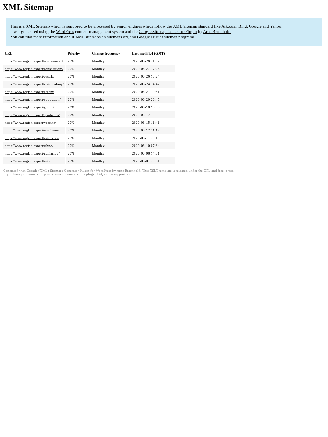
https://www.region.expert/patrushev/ (32, 138)
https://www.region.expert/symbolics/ (32, 115)
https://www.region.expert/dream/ (29, 92)
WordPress (65, 31)
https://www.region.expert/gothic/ (29, 107)
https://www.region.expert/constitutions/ (34, 69)
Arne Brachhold (217, 31)
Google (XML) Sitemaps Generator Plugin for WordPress (69, 170)
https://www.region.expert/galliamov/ (32, 153)
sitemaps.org (118, 37)
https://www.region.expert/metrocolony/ (34, 84)
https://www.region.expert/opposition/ (33, 99)
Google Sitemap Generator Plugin (168, 31)
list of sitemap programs (173, 37)
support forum (124, 174)
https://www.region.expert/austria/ (29, 76)
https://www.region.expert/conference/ (33, 130)
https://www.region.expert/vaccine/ (30, 122)
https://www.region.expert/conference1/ (34, 61)
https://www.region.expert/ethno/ (29, 145)
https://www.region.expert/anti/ (27, 161)
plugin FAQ (94, 174)
